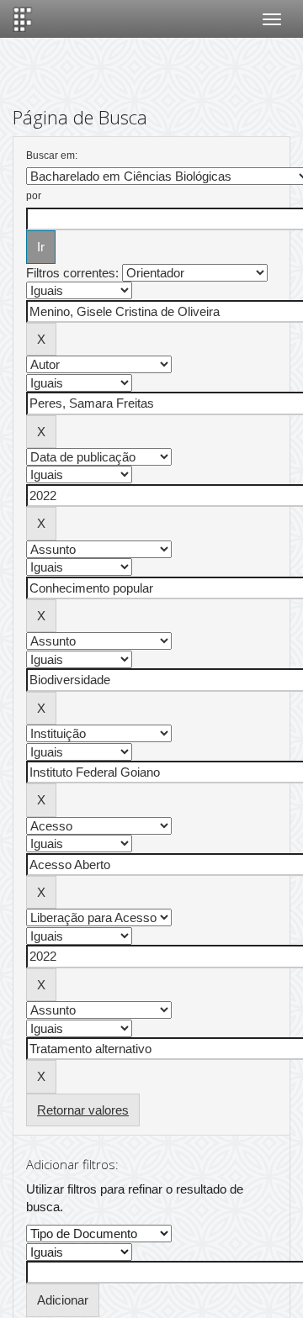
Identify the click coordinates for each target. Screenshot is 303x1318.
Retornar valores (83, 1110)
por (33, 196)
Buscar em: (51, 155)
